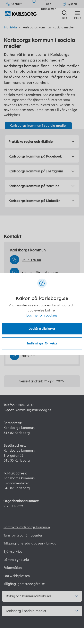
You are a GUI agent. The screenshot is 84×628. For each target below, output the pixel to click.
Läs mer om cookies (41, 315)
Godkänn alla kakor (42, 328)
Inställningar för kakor (42, 343)
